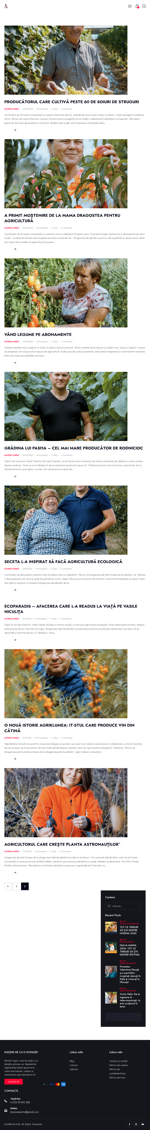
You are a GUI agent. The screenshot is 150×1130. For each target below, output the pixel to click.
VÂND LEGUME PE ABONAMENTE (38, 334)
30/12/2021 (27, 618)
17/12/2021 (27, 851)
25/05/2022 (28, 227)
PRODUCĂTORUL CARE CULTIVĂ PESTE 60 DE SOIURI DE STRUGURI (72, 102)
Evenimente (127, 941)
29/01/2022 (27, 568)
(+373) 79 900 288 (20, 1102)
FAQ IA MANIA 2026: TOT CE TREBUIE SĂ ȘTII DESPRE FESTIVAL (130, 950)
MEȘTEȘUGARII (128, 963)
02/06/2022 (28, 108)
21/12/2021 (27, 737)
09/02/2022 (28, 455)
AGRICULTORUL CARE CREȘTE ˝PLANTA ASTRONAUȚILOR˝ (61, 844)
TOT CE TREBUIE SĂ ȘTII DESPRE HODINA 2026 (129, 930)
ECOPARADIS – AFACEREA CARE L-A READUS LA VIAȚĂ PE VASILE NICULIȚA (70, 609)
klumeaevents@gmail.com (24, 1112)
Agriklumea (11, 108)
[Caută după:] (123, 906)
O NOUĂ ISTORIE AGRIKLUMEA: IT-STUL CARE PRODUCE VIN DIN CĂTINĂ (69, 728)
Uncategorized (129, 923)
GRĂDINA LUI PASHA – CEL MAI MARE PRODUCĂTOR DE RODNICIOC (73, 448)
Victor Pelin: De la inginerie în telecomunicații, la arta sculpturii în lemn (130, 1000)
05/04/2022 (28, 341)
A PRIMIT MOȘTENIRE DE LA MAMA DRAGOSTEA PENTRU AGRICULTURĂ (62, 218)
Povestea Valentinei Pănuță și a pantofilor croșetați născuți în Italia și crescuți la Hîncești (130, 974)
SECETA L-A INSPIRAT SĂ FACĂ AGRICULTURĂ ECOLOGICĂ (63, 562)
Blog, (123, 921)
